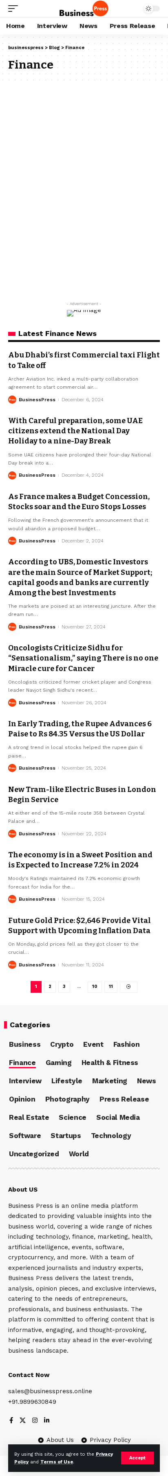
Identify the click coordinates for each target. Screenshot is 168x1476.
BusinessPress (37, 399)
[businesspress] (84, 8)
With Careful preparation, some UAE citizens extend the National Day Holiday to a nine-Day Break (75, 430)
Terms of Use (56, 1462)
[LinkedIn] (47, 1421)
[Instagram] (35, 1421)
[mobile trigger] (15, 8)
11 (111, 986)
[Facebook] (11, 1421)
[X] (22, 1421)
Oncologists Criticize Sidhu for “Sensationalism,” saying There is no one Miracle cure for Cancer (83, 658)
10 (94, 986)
